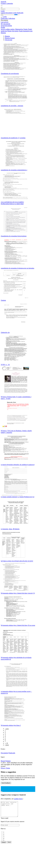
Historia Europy (10, 38)
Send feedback (6, 783)
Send (9, 842)
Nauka (25, 29)
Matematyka (19, 29)
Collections (11, 18)
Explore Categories (7, 3)
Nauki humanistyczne (25, 31)
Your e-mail (4, 818)
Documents (4, 753)
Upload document (6, 13)
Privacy (3, 768)
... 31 (6, 743)
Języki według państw (8, 29)
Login (3, 11)
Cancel (4, 842)
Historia (3, 33)
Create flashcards (17, 13)
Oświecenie (8, 40)
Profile (3, 27)
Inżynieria (15, 31)
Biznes (9, 31)
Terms (8, 768)
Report (3, 761)
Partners (8, 761)
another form (18, 799)
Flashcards (4, 18)
